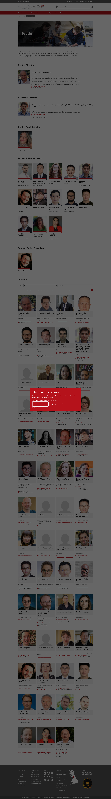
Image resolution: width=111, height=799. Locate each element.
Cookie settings (35, 407)
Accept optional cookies (40, 404)
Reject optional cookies (57, 404)
